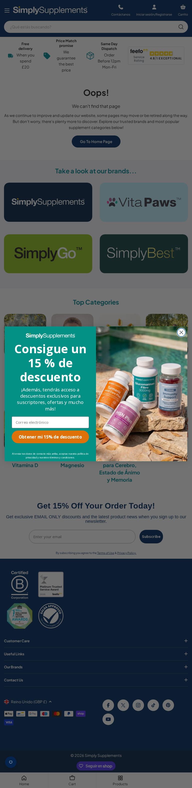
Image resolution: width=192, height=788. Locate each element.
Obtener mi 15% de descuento (50, 437)
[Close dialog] (181, 332)
